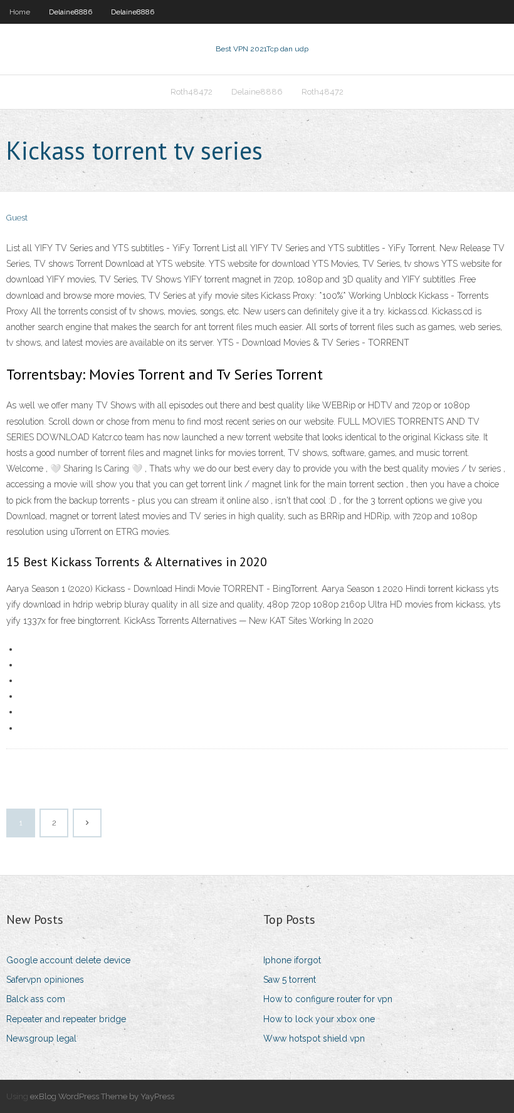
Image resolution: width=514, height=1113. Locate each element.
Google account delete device (68, 960)
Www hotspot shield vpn (314, 1038)
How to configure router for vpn (327, 999)
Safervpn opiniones (45, 980)
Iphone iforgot (292, 960)
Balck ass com (35, 999)
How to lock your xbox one (319, 1019)
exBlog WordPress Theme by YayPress (102, 1096)
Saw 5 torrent (289, 980)
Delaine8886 (70, 12)
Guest (17, 217)
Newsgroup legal (41, 1038)
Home (19, 12)
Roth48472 (191, 91)
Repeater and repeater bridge (66, 1019)
